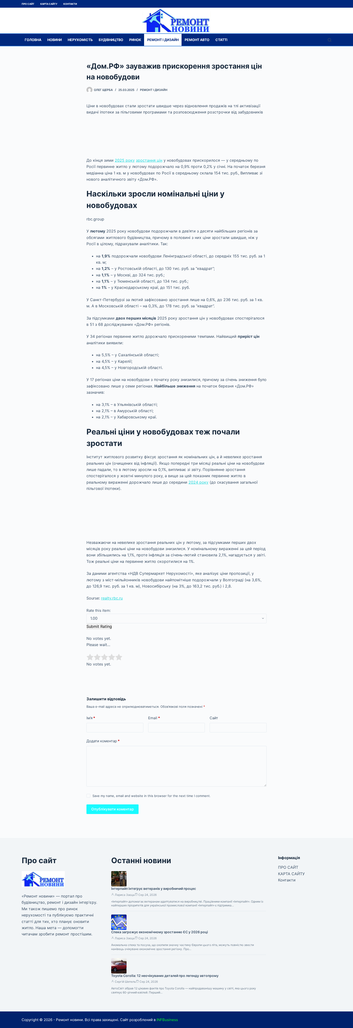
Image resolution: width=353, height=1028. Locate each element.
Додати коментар (103, 741)
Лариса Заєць (125, 895)
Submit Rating (99, 626)
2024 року (198, 482)
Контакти (70, 3)
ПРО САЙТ (28, 3)
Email (154, 718)
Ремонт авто (197, 40)
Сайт (214, 718)
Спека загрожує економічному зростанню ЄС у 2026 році (159, 932)
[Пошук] (329, 40)
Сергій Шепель (125, 981)
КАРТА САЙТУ (48, 3)
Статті (221, 40)
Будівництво (111, 40)
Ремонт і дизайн (163, 40)
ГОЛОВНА (33, 40)
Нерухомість (80, 40)
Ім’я (90, 718)
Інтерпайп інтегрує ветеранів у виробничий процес (153, 888)
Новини (54, 40)
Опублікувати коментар (112, 809)
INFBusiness (167, 1019)
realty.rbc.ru (112, 598)
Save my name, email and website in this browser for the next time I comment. (151, 796)
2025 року (125, 160)
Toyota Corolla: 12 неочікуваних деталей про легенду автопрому (165, 976)
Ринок (135, 40)
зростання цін (149, 160)
